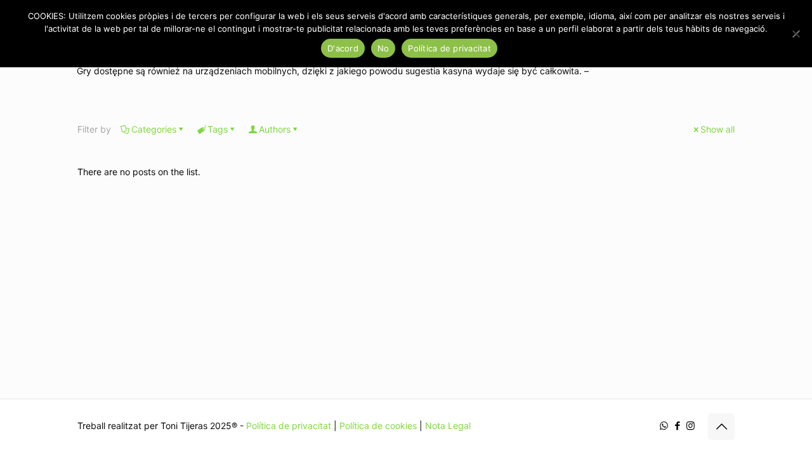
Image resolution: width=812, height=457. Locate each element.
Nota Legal (448, 425)
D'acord (342, 48)
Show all (717, 129)
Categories (153, 129)
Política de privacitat (288, 425)
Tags (217, 129)
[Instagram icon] (690, 426)
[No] (796, 33)
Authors (275, 129)
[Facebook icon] (677, 426)
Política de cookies (378, 425)
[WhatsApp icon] (664, 426)
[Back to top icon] (721, 426)
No (383, 48)
